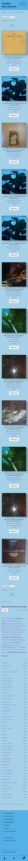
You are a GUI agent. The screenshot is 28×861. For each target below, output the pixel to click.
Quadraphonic (7, 758)
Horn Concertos (8, 728)
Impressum (7, 825)
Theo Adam (4, 649)
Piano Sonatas (8, 752)
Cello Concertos (8, 681)
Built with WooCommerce (9, 852)
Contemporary (8, 699)
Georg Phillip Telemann (10, 628)
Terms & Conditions (9, 822)
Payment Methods (9, 813)
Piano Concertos (8, 743)
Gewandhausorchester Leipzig (9, 630)
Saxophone (7, 764)
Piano (23, 640)
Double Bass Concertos (10, 705)
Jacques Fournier (19, 632)
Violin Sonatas (7, 797)
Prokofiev (4, 642)
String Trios (7, 776)
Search (14, 858)
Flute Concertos (8, 716)
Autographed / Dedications (11, 672)
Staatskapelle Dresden (13, 645)
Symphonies (7, 779)
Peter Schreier (17, 640)
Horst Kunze (8, 632)
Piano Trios (7, 755)
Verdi (18, 649)
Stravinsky (16, 647)
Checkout (6, 828)
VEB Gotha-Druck (13, 649)
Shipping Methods (8, 816)
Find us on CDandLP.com (10, 840)
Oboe (5, 734)
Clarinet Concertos (9, 696)
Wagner (20, 649)
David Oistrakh (8, 626)
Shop (8, 12)
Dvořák (18, 626)
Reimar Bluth (10, 642)
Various (8, 649)
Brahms (5, 623)
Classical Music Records (9, 5)
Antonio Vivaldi (12, 618)
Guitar (5, 722)
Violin (5, 791)
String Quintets (8, 773)
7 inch (5, 669)
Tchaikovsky (22, 647)
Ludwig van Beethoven (12, 637)
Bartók (23, 618)
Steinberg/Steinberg (8, 647)
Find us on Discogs (8, 837)
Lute (5, 731)
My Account (4, 858)
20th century (7, 666)
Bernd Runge (18, 621)
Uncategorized (8, 788)
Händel (13, 632)
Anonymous (4, 618)
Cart (22, 857)
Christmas (6, 690)
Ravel (7, 642)
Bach (19, 618)
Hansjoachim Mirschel (20, 630)
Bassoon (6, 675)
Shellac (6, 767)
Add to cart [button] (14, 69)
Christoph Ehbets (15, 623)
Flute (5, 714)
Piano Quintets (8, 749)
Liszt (6, 634)
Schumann (5, 645)
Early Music (7, 707)
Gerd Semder (17, 628)
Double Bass (14, 626)
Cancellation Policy (9, 819)
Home (5, 12)
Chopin (9, 623)
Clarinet (6, 693)
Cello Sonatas (7, 684)
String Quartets (8, 770)
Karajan (3, 634)
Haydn (4, 632)
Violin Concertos (8, 794)
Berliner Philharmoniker (8, 621)
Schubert (16, 642)
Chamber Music (8, 687)
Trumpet (6, 785)
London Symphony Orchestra (14, 634)
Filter (5, 610)
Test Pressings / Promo (10, 782)
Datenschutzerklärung (10, 831)
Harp (5, 725)
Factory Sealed (8, 710)
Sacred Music (7, 761)
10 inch (6, 663)
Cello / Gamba (7, 678)
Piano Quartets (8, 746)
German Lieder (8, 719)
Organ (5, 737)
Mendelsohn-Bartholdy (7, 640)
